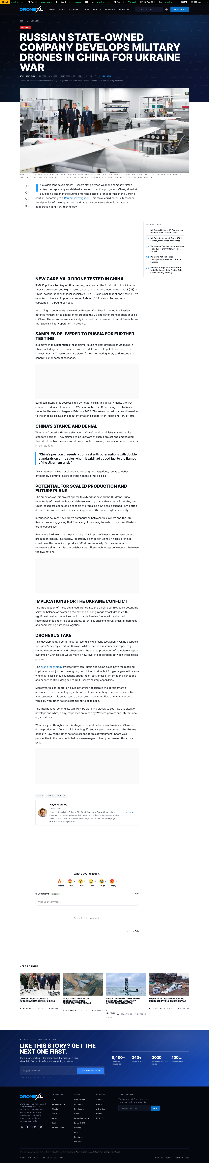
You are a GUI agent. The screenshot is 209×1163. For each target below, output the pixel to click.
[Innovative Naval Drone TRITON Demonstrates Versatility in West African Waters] (126, 984)
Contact (99, 1104)
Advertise (100, 1109)
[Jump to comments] (26, 206)
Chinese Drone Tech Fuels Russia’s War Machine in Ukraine (37, 999)
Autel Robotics (58, 1104)
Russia (61, 796)
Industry (124, 9)
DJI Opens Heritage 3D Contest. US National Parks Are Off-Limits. (166, 231)
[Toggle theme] (166, 9)
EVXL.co (53, 818)
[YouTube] (34, 1127)
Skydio (55, 1109)
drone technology (51, 666)
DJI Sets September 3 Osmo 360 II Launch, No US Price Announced (166, 239)
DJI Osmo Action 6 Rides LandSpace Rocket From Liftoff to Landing (165, 259)
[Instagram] (41, 1127)
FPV (76, 1132)
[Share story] (26, 192)
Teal (54, 1123)
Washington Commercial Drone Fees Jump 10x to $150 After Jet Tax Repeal (167, 249)
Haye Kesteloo (58, 804)
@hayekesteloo (70, 821)
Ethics (99, 1113)
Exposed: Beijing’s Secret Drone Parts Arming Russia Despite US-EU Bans (77, 1000)
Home (52, 9)
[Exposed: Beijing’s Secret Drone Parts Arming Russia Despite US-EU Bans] (83, 984)
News (62, 9)
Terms (169, 1158)
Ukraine (35, 21)
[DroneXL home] (31, 9)
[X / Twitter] (22, 1127)
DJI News (74, 9)
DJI (53, 1099)
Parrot (54, 1113)
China (40, 796)
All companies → (59, 1128)
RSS (187, 1158)
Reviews (110, 9)
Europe (50, 796)
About (99, 1099)
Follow (129, 813)
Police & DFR (79, 1123)
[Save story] (26, 186)
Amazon (55, 1118)
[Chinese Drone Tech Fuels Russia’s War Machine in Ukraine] (40, 984)
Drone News (79, 1099)
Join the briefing (90, 1071)
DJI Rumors (79, 1109)
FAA (87, 9)
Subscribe (180, 9)
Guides (97, 9)
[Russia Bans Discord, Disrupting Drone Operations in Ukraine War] (169, 984)
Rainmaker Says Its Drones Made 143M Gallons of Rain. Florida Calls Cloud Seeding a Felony (166, 270)
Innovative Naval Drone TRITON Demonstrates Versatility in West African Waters (123, 1000)
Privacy (159, 1158)
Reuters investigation (77, 198)
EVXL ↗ (99, 1118)
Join (155, 1108)
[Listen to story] (26, 199)
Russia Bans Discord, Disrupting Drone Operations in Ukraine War (167, 999)
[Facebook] (28, 1127)
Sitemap (179, 1158)
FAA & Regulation (81, 1118)
